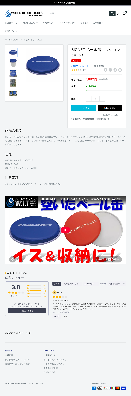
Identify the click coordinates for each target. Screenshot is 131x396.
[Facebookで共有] (105, 70)
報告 (65, 316)
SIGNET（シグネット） (80, 66)
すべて (56, 284)
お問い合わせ (11, 31)
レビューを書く (26, 311)
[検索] (112, 13)
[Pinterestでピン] (110, 70)
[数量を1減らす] (88, 98)
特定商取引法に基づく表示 (17, 363)
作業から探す (49, 22)
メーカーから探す (67, 22)
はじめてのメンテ (30, 22)
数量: (73, 98)
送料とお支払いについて (54, 359)
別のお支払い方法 (110, 115)
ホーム (7, 40)
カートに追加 (83, 108)
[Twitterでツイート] (115, 70)
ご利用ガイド (99, 22)
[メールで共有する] (120, 70)
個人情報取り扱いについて (17, 359)
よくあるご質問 (50, 368)
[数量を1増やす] (102, 98)
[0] (123, 13)
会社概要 (84, 22)
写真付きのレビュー (72, 284)
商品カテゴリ (11, 22)
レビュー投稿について (53, 363)
